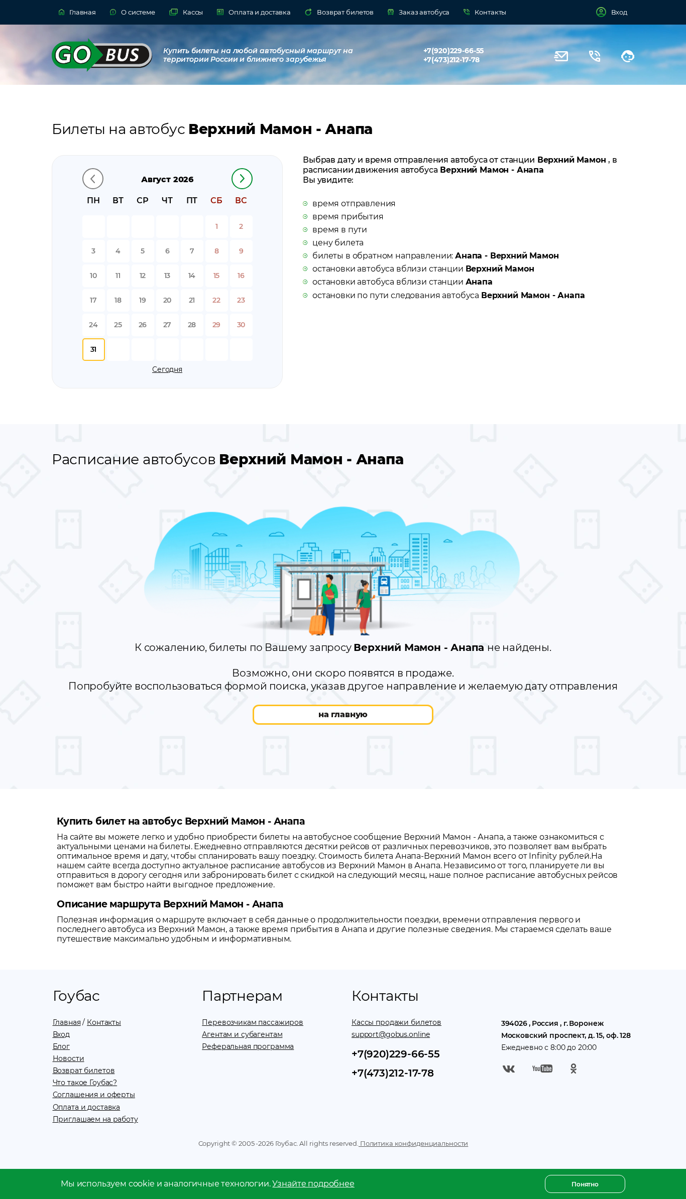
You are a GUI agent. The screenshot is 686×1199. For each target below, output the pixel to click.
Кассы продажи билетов (396, 1022)
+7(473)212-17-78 (451, 59)
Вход (61, 1034)
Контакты (104, 1022)
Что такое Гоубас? (85, 1082)
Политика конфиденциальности (413, 1143)
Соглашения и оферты (94, 1094)
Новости (68, 1058)
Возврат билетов (84, 1070)
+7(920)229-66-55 (453, 50)
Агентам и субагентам (242, 1034)
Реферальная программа (248, 1046)
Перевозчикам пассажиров (252, 1022)
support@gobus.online (391, 1034)
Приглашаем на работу (95, 1119)
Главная (67, 1022)
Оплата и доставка (87, 1107)
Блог (61, 1046)
